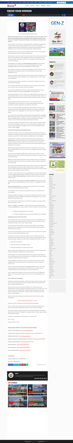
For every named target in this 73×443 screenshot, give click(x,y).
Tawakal (51, 267)
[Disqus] (27, 423)
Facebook (11, 364)
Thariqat (51, 272)
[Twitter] (61, 2)
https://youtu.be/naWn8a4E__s (25, 336)
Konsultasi (51, 224)
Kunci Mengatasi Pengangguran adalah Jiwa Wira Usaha (17, 393)
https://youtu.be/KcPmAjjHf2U (39, 339)
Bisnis (50, 178)
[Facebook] (57, 2)
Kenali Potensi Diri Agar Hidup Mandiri (37, 393)
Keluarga (51, 212)
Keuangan (51, 218)
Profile (48, 5)
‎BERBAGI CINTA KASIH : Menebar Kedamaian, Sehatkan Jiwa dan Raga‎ (59, 82)
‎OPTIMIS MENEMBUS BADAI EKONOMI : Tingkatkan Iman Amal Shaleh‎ (60, 123)
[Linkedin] (65, 2)
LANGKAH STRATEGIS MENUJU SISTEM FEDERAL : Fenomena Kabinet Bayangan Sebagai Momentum (60, 129)
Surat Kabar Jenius (34, 441)
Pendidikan (43, 5)
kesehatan (51, 215)
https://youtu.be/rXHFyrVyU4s (23, 344)
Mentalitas (51, 234)
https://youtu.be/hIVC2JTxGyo (27, 341)
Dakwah (50, 181)
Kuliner (27, 5)
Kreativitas (51, 226)
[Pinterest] (37, 378)
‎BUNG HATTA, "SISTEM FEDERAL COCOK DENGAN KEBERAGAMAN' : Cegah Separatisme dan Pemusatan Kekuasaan (57, 117)
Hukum (50, 194)
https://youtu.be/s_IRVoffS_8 (25, 350)
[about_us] (10, 377)
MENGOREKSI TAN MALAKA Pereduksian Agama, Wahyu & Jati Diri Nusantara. (59, 73)
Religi (50, 251)
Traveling (51, 274)
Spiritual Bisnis (52, 261)
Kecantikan (51, 207)
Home (9, 19)
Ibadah (50, 199)
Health (50, 189)
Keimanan (51, 210)
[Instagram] (63, 2)
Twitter (16, 364)
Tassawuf (51, 266)
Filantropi (51, 186)
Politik (50, 247)
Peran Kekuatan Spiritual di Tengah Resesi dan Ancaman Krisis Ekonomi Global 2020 (59, 65)
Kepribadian (51, 213)
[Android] (59, 2)
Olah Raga (32, 5)
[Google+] (35, 378)
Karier (50, 202)
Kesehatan (51, 216)
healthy (50, 191)
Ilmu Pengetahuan (52, 200)
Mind (50, 236)
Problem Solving (52, 248)
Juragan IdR (46, 441)
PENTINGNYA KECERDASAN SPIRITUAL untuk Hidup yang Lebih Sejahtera (16, 404)
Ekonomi (51, 183)
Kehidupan (51, 208)
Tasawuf (51, 264)
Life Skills (51, 229)
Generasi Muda (52, 188)
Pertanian (51, 245)
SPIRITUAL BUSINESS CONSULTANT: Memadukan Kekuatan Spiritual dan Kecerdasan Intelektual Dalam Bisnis (37, 15)
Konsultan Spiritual (53, 223)
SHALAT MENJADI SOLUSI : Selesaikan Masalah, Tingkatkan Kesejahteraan (36, 404)
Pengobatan (51, 243)
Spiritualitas (51, 263)
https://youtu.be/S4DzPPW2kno (23, 347)
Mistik (50, 237)
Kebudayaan (51, 205)
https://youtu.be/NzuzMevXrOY (27, 330)
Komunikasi (51, 220)
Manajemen (51, 231)
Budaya (50, 180)
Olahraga (51, 240)
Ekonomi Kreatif (52, 184)
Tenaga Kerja (51, 271)
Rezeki (50, 253)
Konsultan (51, 221)
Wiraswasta (51, 275)
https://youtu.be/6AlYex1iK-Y (37, 333)
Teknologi (51, 269)
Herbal (50, 192)
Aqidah (50, 176)
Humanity (51, 197)
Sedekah (51, 255)
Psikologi (51, 250)
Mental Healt (51, 232)
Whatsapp (27, 365)
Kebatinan (51, 204)
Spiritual (38, 5)
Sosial (50, 256)
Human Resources (13, 19)
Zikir (50, 277)
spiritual (50, 258)
